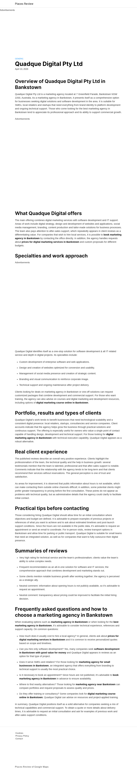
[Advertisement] (68, 32)
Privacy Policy (22, 736)
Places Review (24, 3)
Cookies (19, 733)
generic (19, 59)
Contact (19, 739)
